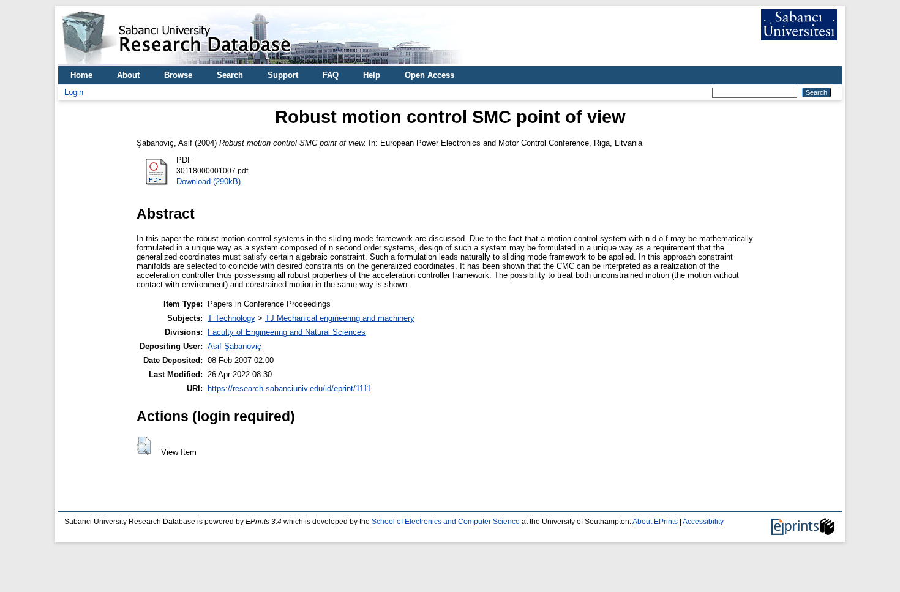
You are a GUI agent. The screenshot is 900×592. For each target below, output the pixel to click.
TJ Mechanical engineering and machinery (339, 318)
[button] (144, 446)
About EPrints (655, 521)
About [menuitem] (128, 75)
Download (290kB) (208, 181)
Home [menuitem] (81, 75)
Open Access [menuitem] (429, 75)
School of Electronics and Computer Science (446, 521)
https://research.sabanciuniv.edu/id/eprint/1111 (289, 388)
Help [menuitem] (371, 75)
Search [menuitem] (230, 75)
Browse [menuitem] (178, 75)
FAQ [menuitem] (331, 75)
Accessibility (703, 521)
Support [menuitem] (283, 75)
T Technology (231, 318)
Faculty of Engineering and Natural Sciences (287, 332)
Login (73, 92)
